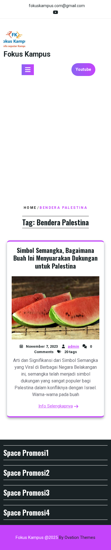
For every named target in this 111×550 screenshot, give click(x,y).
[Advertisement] (55, 142)
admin (73, 346)
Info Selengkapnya (55, 406)
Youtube (83, 69)
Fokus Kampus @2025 (55, 537)
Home (30, 208)
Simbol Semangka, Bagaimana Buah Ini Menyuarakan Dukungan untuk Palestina (55, 258)
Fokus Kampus (26, 54)
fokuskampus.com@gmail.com (57, 5)
